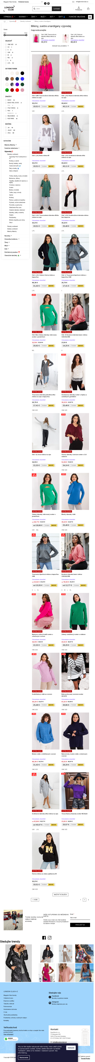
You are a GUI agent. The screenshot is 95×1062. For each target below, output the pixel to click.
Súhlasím (71, 1048)
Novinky (7, 236)
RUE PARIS (12, 118)
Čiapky (11, 215)
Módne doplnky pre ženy (17, 220)
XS (10, 47)
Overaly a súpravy (14, 185)
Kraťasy (11, 197)
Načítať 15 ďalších (60, 894)
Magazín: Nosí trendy (10, 2)
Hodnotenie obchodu (10, 1009)
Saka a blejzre (13, 171)
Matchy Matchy (10, 145)
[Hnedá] (12, 79)
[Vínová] (12, 90)
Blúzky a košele (14, 190)
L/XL (11, 63)
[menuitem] (9, 16)
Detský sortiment (12, 229)
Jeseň (11, 130)
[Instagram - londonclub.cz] (48, 3)
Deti (6, 249)
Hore (36, 899)
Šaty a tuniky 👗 (14, 168)
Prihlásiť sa (80, 925)
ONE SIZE (12, 44)
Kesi (10, 110)
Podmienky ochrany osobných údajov (15, 1017)
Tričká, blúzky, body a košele (18, 176)
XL (33, 470)
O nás (5, 1012)
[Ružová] (22, 90)
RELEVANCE (13, 116)
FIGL (10, 105)
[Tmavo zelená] (22, 84)
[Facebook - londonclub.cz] (45, 3)
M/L (10, 57)
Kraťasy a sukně (14, 161)
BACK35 (51, 106)
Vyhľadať (56, 9)
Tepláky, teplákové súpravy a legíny (18, 181)
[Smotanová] (17, 73)
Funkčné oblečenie (11, 148)
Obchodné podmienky (10, 1015)
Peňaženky (12, 217)
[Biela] (7, 73)
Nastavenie (24, 1057)
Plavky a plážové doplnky (17, 200)
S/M (10, 52)
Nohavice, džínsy (14, 178)
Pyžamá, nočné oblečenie (17, 202)
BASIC (11, 100)
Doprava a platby (9, 1001)
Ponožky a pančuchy (15, 205)
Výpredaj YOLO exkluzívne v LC (18, 157)
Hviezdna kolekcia (11, 239)
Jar (10, 127)
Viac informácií (8, 1034)
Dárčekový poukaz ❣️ (12, 252)
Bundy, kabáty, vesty (15, 163)
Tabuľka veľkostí (9, 1003)
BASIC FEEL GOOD (15, 102)
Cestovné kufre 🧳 (15, 166)
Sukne (11, 195)
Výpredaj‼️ (9, 151)
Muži (6, 246)
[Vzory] (7, 84)
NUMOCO (12, 113)
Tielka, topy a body (15, 192)
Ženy (6, 242)
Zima (11, 133)
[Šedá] (7, 79)
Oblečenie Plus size (15, 207)
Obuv (11, 222)
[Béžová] (12, 73)
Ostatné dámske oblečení (17, 210)
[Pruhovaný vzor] (12, 84)
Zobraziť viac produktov (59, 46)
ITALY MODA (13, 108)
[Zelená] (7, 90)
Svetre (11, 187)
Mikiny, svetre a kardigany (17, 173)
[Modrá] (22, 79)
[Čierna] (22, 73)
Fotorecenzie (8, 1006)
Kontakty (6, 1020)
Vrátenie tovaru (23, 2)
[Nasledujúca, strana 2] (84, 899)
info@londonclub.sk (60, 1042)
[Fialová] (17, 84)
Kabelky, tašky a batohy (16, 212)
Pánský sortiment (12, 226)
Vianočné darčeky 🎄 (12, 255)
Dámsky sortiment (12, 154)
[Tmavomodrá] (17, 79)
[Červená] (17, 90)
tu (26, 1053)
